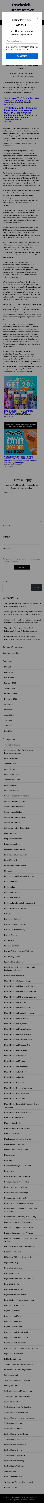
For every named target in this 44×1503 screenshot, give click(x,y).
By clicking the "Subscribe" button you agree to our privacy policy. (22, 48)
